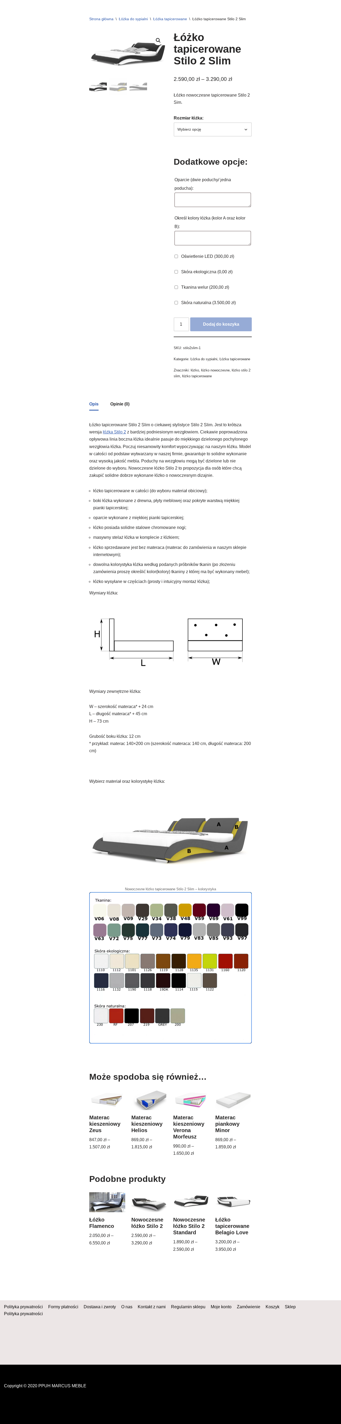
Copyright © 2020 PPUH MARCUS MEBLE (45, 1386)
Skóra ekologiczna (206, 272)
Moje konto (221, 1307)
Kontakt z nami (152, 1307)
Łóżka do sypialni (133, 19)
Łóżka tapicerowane (170, 19)
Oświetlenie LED (207, 256)
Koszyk (272, 1307)
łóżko (195, 370)
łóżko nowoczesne (215, 370)
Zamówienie (248, 1307)
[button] (158, 40)
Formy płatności (63, 1307)
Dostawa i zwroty (100, 1307)
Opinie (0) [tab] (119, 404)
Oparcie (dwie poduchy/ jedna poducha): (202, 184)
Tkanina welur (204, 287)
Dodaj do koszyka (221, 324)
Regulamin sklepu (188, 1307)
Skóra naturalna (208, 302)
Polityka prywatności (23, 1307)
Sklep (290, 1307)
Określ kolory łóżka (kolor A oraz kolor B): (209, 222)
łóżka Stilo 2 (114, 432)
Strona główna (101, 19)
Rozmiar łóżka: (189, 118)
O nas (126, 1307)
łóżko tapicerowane (197, 376)
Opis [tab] (94, 404)
